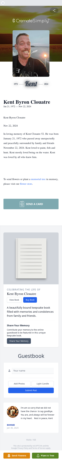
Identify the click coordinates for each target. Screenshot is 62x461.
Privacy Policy (22, 448)
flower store (26, 183)
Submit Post (31, 390)
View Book (14, 299)
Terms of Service (39, 448)
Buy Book (30, 299)
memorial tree (38, 179)
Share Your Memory (18, 341)
